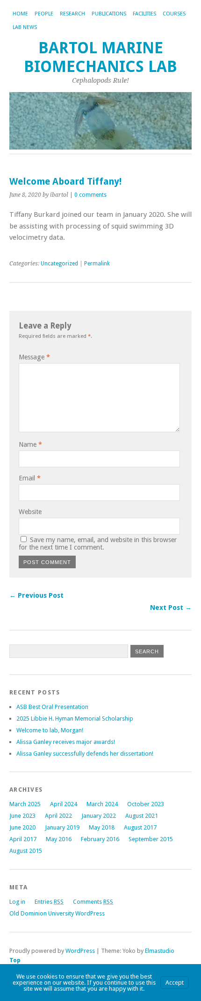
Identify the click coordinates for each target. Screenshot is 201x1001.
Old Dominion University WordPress (57, 913)
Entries (49, 901)
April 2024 (63, 804)
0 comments (90, 195)
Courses (174, 14)
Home (20, 14)
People (44, 14)
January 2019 (62, 827)
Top (15, 960)
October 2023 (145, 804)
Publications (109, 14)
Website (30, 511)
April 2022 (58, 815)
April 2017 (22, 839)
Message (34, 357)
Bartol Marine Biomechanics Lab (100, 57)
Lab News (25, 27)
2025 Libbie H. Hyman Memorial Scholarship (74, 718)
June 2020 (22, 827)
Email (30, 478)
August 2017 (140, 827)
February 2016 (100, 839)
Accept (174, 982)
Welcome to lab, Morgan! (49, 730)
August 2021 (141, 815)
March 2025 (25, 804)
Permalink (97, 263)
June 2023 (22, 815)
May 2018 (102, 827)
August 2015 (25, 850)
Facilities (144, 14)
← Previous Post (36, 595)
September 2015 (151, 839)
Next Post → (171, 607)
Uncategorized (59, 263)
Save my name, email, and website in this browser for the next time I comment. (98, 543)
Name (30, 444)
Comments (93, 901)
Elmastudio (159, 950)
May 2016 (59, 839)
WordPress (80, 950)
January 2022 (98, 815)
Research (72, 14)
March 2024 (102, 804)
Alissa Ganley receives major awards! (65, 741)
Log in (17, 901)
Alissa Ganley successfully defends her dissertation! (84, 753)
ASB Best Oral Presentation (52, 706)
